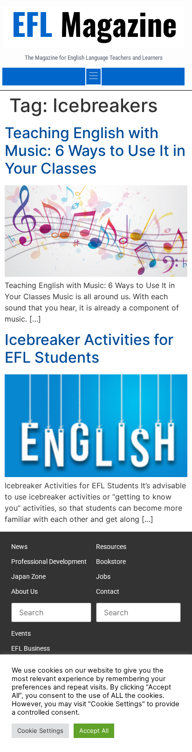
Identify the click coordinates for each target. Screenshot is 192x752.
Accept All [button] (94, 730)
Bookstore (111, 561)
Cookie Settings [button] (40, 730)
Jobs (103, 576)
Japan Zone (28, 576)
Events (21, 633)
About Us (24, 591)
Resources (111, 546)
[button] (93, 76)
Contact (107, 591)
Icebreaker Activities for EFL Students (89, 348)
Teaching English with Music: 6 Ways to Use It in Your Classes (95, 151)
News (19, 546)
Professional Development (49, 561)
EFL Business (30, 648)
